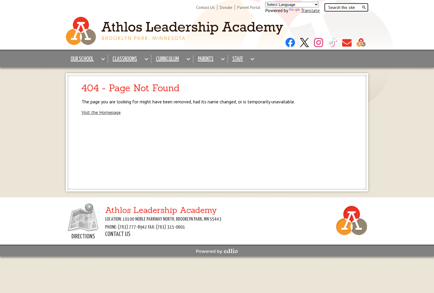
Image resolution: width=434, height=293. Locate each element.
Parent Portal (248, 7)
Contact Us (205, 7)
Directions (83, 237)
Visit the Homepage (101, 112)
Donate (226, 7)
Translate (310, 10)
